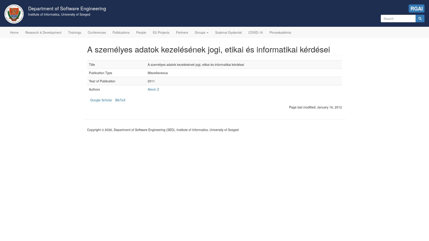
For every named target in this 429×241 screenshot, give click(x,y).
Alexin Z (153, 89)
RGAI (416, 8)
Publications (121, 32)
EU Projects (161, 32)
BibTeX (120, 100)
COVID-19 (255, 32)
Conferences (97, 32)
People (141, 32)
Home (14, 32)
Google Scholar (101, 100)
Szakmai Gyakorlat (228, 32)
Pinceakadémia (280, 32)
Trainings (74, 32)
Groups (200, 32)
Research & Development (43, 32)
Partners (182, 32)
